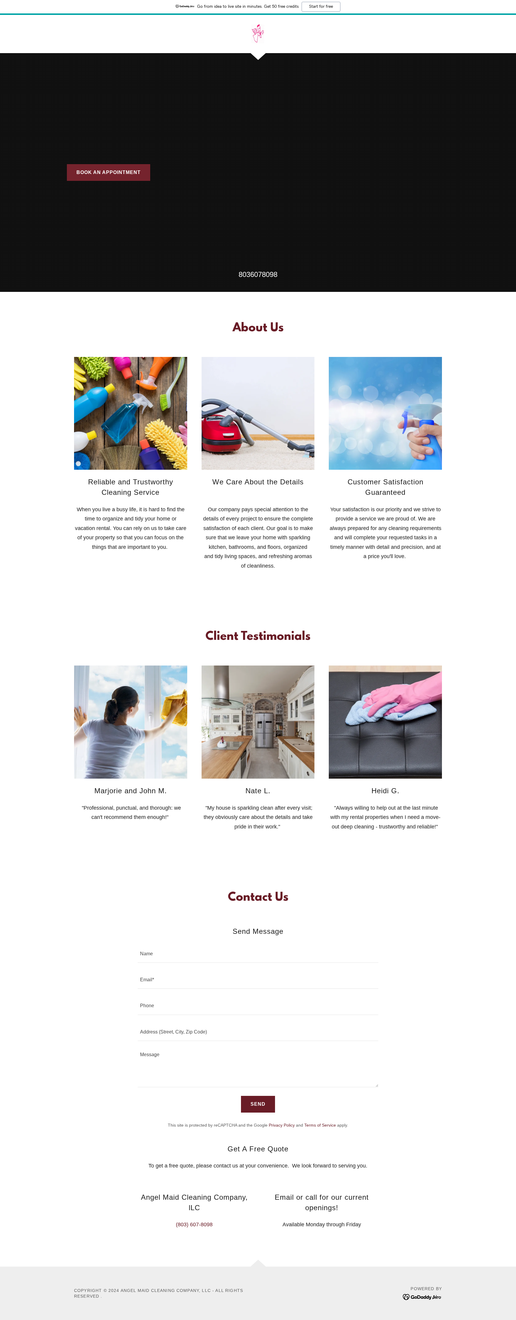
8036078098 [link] (258, 274)
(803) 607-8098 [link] (194, 1224)
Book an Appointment (108, 172)
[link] (258, 34)
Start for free (321, 6)
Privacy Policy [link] (282, 1125)
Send (258, 1104)
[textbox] (258, 953)
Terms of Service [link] (320, 1125)
